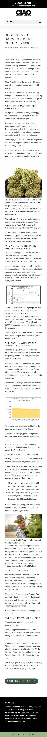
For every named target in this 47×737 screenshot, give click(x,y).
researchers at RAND (19, 261)
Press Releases (21, 47)
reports (18, 359)
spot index (9, 156)
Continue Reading (21, 681)
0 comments (33, 47)
